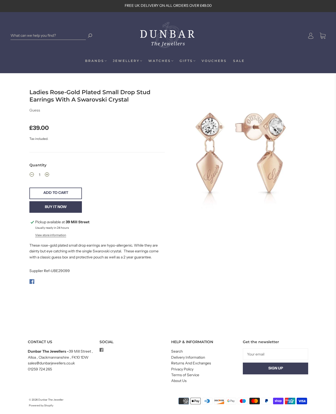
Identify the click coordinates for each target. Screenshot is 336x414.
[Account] (310, 36)
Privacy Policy (182, 369)
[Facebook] (31, 281)
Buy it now (56, 206)
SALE (239, 61)
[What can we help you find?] (48, 35)
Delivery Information (188, 357)
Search (177, 351)
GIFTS (186, 61)
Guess (34, 110)
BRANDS (94, 61)
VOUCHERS (214, 61)
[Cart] (323, 36)
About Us (179, 380)
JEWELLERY (126, 61)
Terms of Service (185, 375)
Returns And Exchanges (191, 363)
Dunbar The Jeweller (51, 399)
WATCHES (159, 61)
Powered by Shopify (41, 405)
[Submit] (90, 35)
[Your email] (275, 354)
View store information (50, 235)
